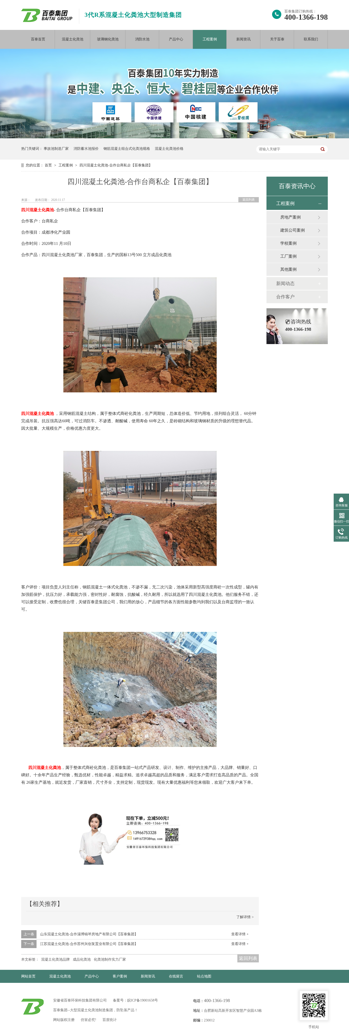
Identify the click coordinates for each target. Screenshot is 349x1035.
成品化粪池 (82, 959)
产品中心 (176, 39)
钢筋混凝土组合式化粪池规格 (126, 149)
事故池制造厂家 (56, 149)
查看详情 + (240, 934)
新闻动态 (285, 283)
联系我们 (311, 39)
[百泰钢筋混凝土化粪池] (140, 391)
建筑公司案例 (292, 230)
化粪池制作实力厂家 (110, 959)
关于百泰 (277, 39)
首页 (49, 165)
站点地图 (204, 976)
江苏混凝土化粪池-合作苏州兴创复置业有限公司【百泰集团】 (89, 944)
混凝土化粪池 (72, 39)
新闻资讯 (243, 39)
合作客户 (285, 296)
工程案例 (210, 39)
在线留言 (176, 976)
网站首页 (28, 976)
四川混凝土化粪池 (37, 210)
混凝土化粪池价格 (169, 149)
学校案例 (288, 243)
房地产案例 (290, 217)
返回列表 (248, 199)
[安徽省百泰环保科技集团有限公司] (46, 21)
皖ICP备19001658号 (142, 1000)
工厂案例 (288, 256)
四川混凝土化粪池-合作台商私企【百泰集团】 (115, 165)
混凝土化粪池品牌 (55, 959)
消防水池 (142, 39)
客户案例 (120, 976)
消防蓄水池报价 (86, 149)
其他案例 (288, 269)
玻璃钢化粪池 (108, 39)
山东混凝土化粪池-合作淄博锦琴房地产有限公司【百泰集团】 (89, 934)
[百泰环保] (32, 1007)
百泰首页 (38, 39)
